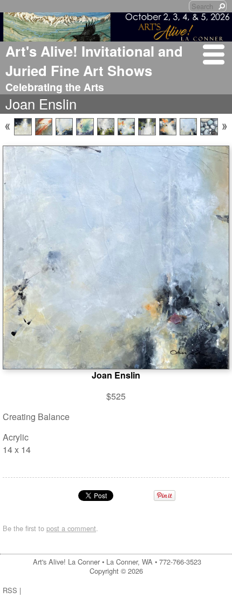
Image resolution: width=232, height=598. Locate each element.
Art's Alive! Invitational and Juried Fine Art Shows (94, 60)
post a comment (71, 528)
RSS (10, 590)
